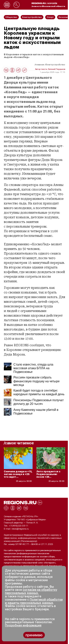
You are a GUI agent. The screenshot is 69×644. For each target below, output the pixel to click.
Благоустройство (55, 64)
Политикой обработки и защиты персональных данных (34, 601)
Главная (39, 64)
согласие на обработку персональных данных (31, 591)
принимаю (34, 635)
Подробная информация (23, 625)
